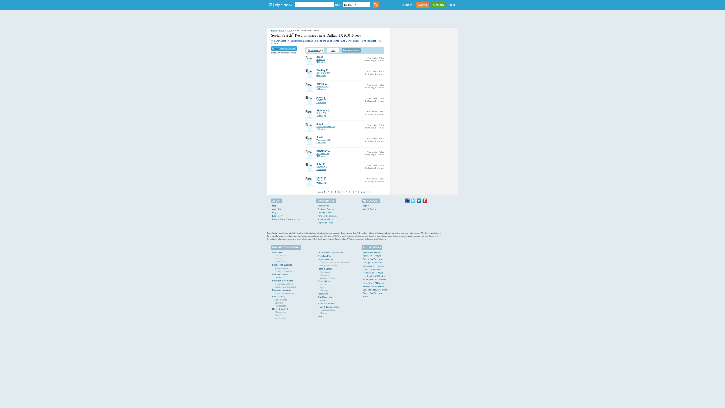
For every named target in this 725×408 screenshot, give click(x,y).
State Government (287, 48)
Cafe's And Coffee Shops (346, 41)
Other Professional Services (330, 252)
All (273, 48)
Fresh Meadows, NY (325, 126)
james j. (321, 97)
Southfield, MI (322, 153)
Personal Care (324, 281)
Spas (322, 287)
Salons (323, 284)
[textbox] (314, 4)
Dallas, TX (321, 113)
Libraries (279, 277)
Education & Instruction (282, 281)
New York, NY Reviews (373, 283)
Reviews (321, 62)
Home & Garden (325, 269)
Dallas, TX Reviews (372, 269)
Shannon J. (323, 110)
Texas (282, 30)
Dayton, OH (321, 100)
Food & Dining (278, 296)
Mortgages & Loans (329, 265)
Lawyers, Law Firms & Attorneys (335, 262)
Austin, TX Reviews (372, 256)
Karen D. (321, 177)
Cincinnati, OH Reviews (374, 266)
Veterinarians (281, 318)
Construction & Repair (302, 41)
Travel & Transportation (328, 307)
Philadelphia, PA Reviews (374, 286)
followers (379, 61)
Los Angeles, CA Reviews (374, 276)
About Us (276, 209)
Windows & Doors (328, 278)
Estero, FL (321, 180)
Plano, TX (320, 59)
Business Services (283, 271)
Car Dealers (280, 255)
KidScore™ (277, 216)
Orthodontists (369, 41)
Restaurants (280, 306)
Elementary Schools (284, 284)
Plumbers (324, 275)
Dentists (278, 315)
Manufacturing (281, 268)
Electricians (325, 272)
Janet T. (320, 57)
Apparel (323, 300)
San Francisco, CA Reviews (376, 290)
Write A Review (369, 209)
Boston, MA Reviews (372, 259)
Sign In (366, 206)
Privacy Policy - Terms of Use (286, 219)
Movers (323, 313)
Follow (381, 58)
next (363, 192)
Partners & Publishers (328, 216)
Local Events (323, 206)
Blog (274, 212)
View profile (372, 58)
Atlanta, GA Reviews (372, 252)
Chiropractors (281, 312)
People (347, 50)
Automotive (277, 252)
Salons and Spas (323, 41)
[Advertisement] (362, 18)
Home (274, 30)
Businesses (314, 50)
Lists (333, 50)
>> (369, 192)
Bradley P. (322, 70)
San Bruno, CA (323, 73)
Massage (324, 290)
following (369, 61)
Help (452, 4)
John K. (320, 164)
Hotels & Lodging (328, 310)
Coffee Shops (281, 300)
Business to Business (282, 265)
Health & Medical (280, 309)
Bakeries (279, 303)
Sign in (408, 4)
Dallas (289, 30)
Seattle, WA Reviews (372, 293)
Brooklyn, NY (322, 86)
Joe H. (320, 137)
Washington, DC (323, 140)
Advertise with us (325, 219)
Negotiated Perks (325, 223)
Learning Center (325, 212)
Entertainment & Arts (281, 290)
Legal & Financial (325, 259)
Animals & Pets (324, 256)
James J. (321, 83)
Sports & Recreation (327, 303)
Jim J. (320, 124)
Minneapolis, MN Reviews (374, 279)
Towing (278, 258)
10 (357, 192)
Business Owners (326, 209)
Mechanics (280, 261)
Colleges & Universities (285, 287)
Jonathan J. (323, 150)
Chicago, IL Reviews (372, 262)
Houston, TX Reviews (373, 273)
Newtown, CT (322, 167)
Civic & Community (281, 274)
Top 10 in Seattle (279, 41)
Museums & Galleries (284, 293)
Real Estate (323, 294)
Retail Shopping (325, 297)
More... (321, 316)
